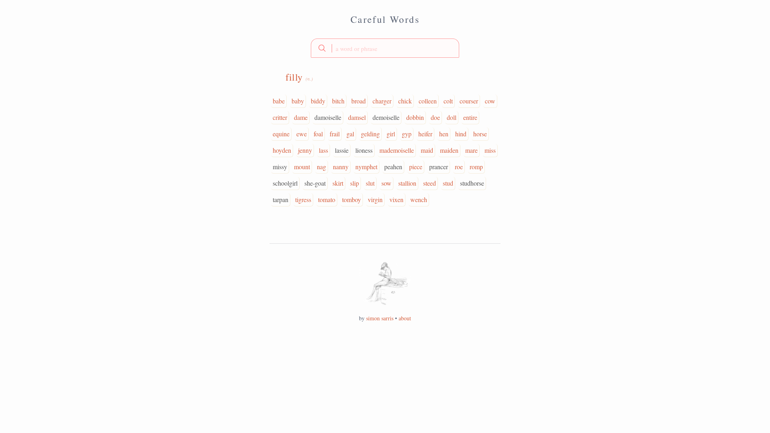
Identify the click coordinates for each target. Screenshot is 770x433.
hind (460, 133)
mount (302, 166)
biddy (318, 101)
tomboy (351, 199)
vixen (396, 199)
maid (427, 150)
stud (448, 183)
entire (470, 117)
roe (459, 166)
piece (415, 166)
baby (298, 101)
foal (318, 133)
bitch (338, 101)
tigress (303, 199)
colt (448, 101)
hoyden (282, 150)
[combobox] (385, 48)
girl (391, 133)
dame (301, 117)
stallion (407, 183)
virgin (375, 199)
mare (471, 150)
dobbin (415, 117)
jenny (305, 150)
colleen (428, 101)
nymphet (366, 166)
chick (405, 101)
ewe (301, 133)
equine (281, 133)
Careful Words (385, 19)
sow (386, 183)
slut (370, 183)
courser (469, 101)
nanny (341, 166)
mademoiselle (396, 150)
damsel (357, 117)
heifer (425, 133)
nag (321, 166)
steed (429, 183)
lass (323, 150)
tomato (326, 199)
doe (435, 117)
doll (451, 117)
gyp (406, 133)
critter (280, 117)
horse (480, 133)
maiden (449, 150)
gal (350, 133)
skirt (337, 183)
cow (490, 101)
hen (443, 133)
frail (335, 133)
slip (354, 183)
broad (358, 101)
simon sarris (379, 318)
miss (490, 150)
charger (382, 101)
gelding (370, 133)
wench (418, 199)
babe (279, 101)
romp (476, 166)
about (405, 318)
